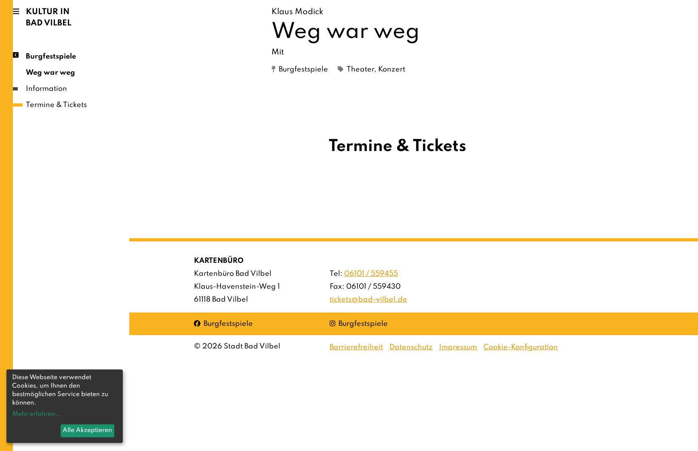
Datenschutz (411, 347)
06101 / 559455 (371, 273)
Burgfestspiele (51, 56)
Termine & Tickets (56, 105)
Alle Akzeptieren (87, 430)
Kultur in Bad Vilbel (48, 17)
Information (46, 88)
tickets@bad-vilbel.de (368, 299)
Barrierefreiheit (356, 347)
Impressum (458, 347)
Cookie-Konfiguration (521, 347)
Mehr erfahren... (36, 414)
